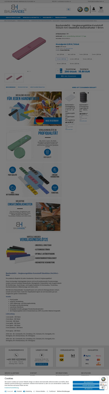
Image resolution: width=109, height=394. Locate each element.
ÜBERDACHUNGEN (60, 17)
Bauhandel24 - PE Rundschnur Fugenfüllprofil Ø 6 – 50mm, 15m (84, 108)
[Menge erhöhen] (61, 69)
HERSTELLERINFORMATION (37, 87)
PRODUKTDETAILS (23, 87)
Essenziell (10, 391)
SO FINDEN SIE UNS (42, 364)
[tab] (11, 87)
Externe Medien (40, 391)
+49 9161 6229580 (16, 359)
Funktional (52, 391)
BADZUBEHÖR (47, 17)
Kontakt (32, 375)
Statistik (19, 391)
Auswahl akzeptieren (89, 385)
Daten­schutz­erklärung (12, 388)
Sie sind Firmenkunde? (62, 375)
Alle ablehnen (89, 389)
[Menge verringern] (61, 72)
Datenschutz (85, 375)
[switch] (103, 388)
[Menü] (106, 377)
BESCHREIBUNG (10, 87)
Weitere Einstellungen (63, 391)
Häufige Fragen (9, 375)
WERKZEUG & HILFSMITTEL (31, 17)
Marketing (29, 391)
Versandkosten (69, 48)
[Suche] (68, 9)
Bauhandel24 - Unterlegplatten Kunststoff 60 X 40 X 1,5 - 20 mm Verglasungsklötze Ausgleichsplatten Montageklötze (70, 112)
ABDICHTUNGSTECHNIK (13, 17)
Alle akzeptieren (88, 382)
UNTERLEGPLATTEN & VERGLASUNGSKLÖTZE (41, 21)
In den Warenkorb (69, 76)
